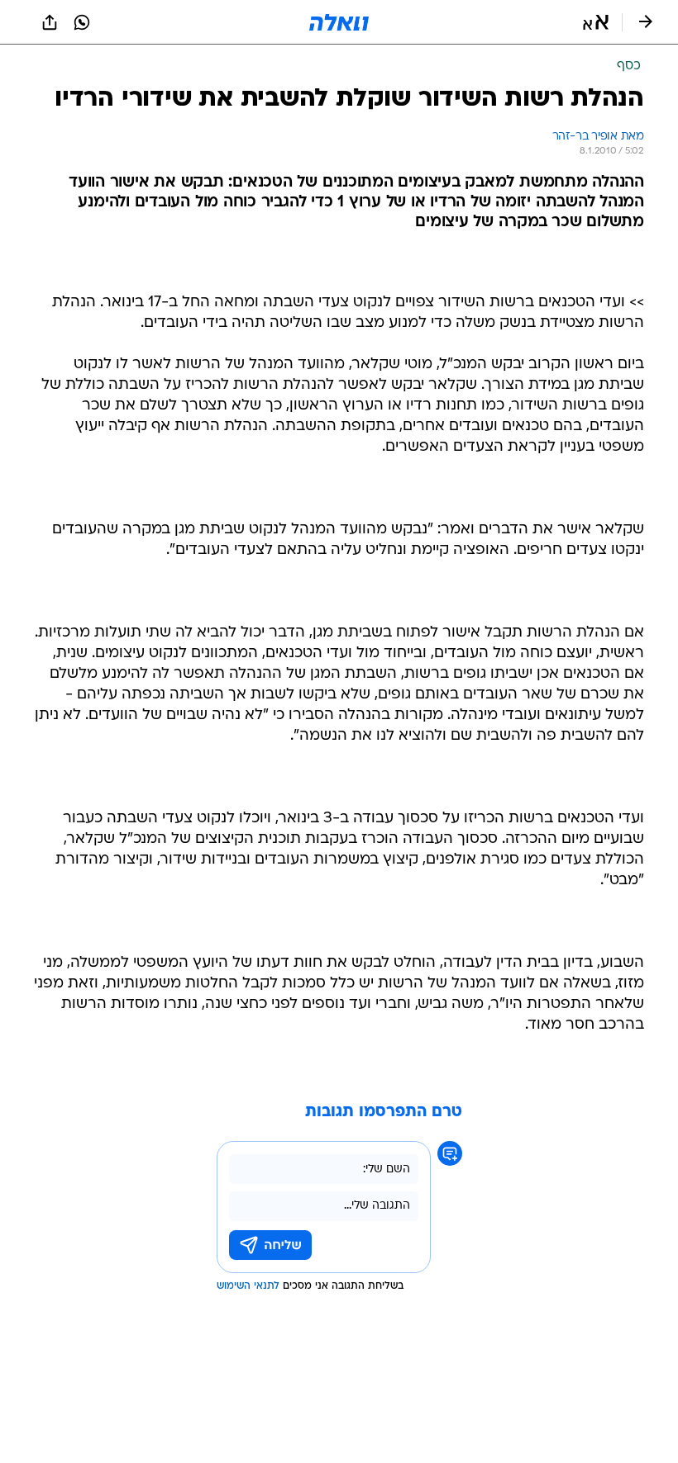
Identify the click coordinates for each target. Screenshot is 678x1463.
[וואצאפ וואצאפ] (82, 22)
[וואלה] (339, 22)
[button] (596, 22)
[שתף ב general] (50, 22)
